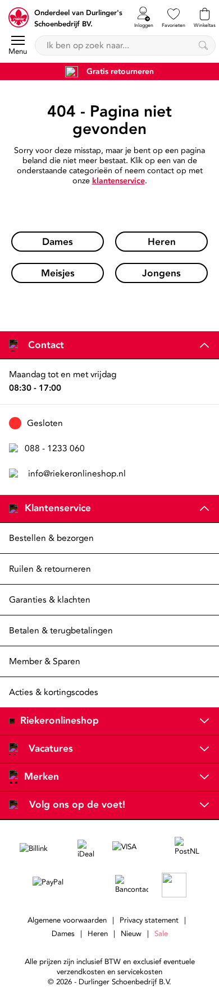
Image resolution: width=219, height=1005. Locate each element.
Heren (98, 933)
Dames (63, 933)
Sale (161, 933)
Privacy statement (149, 920)
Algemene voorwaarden (67, 920)
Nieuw (131, 933)
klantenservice (118, 181)
